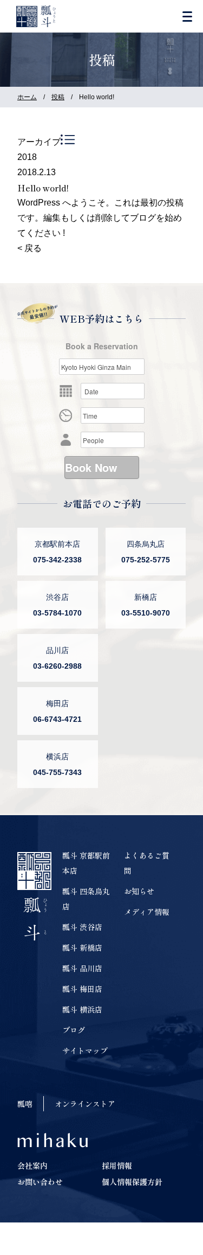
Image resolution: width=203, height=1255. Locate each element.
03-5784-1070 (57, 613)
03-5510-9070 (145, 613)
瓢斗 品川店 (82, 968)
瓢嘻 (24, 1103)
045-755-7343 (57, 772)
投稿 (57, 97)
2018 (27, 157)
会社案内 (32, 1165)
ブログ (73, 1030)
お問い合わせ (40, 1181)
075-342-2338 (57, 559)
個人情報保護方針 (132, 1181)
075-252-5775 (145, 559)
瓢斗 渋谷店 (82, 926)
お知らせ (139, 891)
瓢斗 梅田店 (82, 988)
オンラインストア (85, 1103)
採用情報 (117, 1165)
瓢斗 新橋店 (82, 947)
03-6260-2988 (57, 666)
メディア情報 (146, 911)
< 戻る (29, 248)
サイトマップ (85, 1050)
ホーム (27, 97)
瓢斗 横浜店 (82, 1009)
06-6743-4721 (57, 719)
